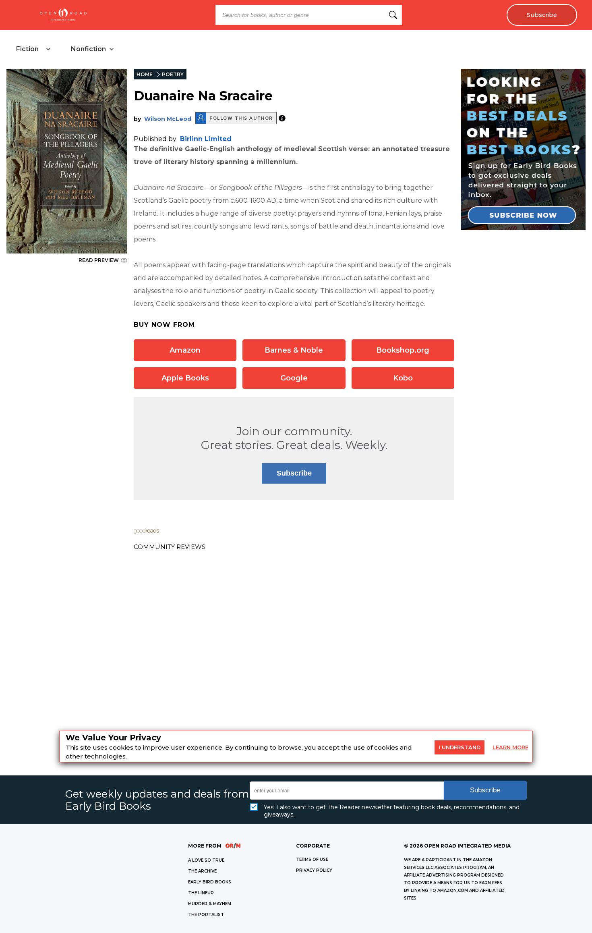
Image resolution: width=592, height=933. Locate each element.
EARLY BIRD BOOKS (209, 882)
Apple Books (185, 378)
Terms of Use (312, 859)
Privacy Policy (314, 870)
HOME (145, 74)
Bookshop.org (402, 350)
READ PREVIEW (99, 260)
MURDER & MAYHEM (209, 903)
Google (294, 378)
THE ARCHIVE (202, 871)
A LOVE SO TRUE (206, 860)
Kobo (403, 378)
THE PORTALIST (206, 914)
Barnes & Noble (294, 350)
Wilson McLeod (167, 119)
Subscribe (542, 15)
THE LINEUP (201, 893)
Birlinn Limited (206, 139)
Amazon (185, 350)
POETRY (173, 74)
